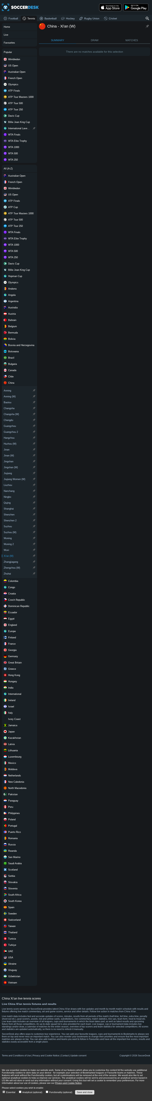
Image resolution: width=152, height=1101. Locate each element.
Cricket (113, 18)
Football (13, 18)
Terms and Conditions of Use (16, 1055)
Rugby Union (91, 18)
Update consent (78, 1055)
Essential (10, 1092)
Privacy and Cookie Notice (46, 1055)
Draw (94, 40)
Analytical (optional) (32, 1092)
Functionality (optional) (60, 1092)
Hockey (70, 18)
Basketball (50, 18)
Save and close (84, 1092)
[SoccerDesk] (20, 7)
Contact (65, 1055)
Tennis (31, 18)
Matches (131, 40)
